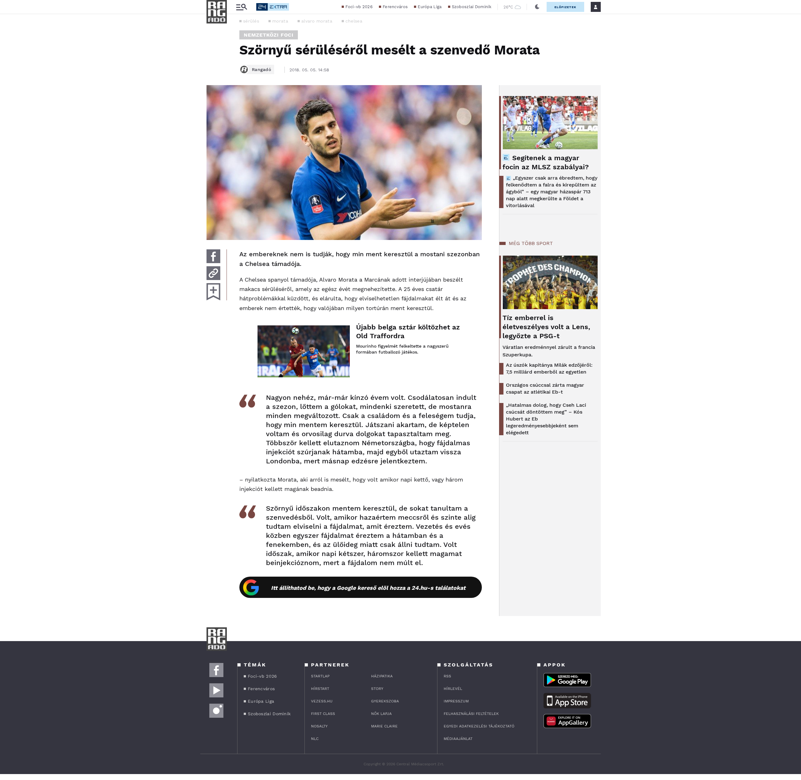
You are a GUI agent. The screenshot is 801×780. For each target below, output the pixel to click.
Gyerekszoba (385, 701)
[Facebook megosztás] (213, 256)
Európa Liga (429, 6)
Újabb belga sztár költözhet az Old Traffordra (408, 331)
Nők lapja (381, 713)
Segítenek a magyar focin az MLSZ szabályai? (546, 162)
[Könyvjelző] (213, 291)
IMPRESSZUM (456, 701)
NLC (315, 739)
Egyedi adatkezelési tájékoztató (479, 726)
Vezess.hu (322, 701)
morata (280, 20)
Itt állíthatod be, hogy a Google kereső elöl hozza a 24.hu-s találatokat (368, 587)
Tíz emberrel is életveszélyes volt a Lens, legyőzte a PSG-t (546, 327)
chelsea (353, 20)
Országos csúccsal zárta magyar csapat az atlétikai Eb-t (545, 388)
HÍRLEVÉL (453, 688)
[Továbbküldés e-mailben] (213, 273)
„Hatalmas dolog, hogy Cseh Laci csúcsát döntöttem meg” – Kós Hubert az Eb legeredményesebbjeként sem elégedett (546, 419)
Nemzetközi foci (268, 35)
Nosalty (319, 726)
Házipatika (382, 676)
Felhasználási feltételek (471, 713)
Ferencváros (395, 6)
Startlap (320, 676)
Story (377, 688)
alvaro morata (316, 20)
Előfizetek (565, 7)
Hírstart (320, 688)
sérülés (251, 20)
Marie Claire (384, 726)
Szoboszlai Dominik (471, 6)
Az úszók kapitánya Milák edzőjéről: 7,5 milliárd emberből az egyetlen (549, 368)
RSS (447, 676)
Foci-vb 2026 (359, 6)
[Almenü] (241, 7)
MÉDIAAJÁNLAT (458, 739)
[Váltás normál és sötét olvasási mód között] (537, 7)
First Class (323, 713)
